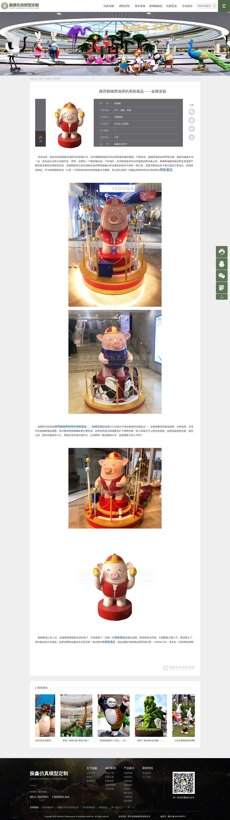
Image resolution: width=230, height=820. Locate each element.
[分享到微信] (191, 112)
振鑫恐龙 (103, 807)
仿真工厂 (91, 777)
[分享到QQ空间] (191, 137)
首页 (41, 79)
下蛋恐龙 (128, 797)
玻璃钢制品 (156, 6)
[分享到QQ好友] (191, 120)
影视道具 (109, 781)
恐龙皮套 (128, 785)
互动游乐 (187, 6)
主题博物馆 (110, 785)
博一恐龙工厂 (117, 807)
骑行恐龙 (128, 793)
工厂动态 (146, 777)
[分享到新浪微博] (191, 129)
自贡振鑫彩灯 (47, 807)
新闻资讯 (147, 768)
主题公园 (109, 777)
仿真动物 (108, 6)
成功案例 (110, 768)
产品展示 (48, 79)
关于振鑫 (92, 768)
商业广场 (109, 773)
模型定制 (124, 6)
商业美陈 (140, 6)
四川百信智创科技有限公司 (139, 816)
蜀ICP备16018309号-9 (176, 816)
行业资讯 (146, 773)
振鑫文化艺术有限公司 (68, 807)
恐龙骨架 (128, 801)
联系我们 (91, 781)
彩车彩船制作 (89, 807)
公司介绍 (91, 773)
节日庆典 (109, 789)
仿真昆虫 (128, 777)
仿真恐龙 (171, 6)
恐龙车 (127, 789)
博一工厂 (131, 807)
